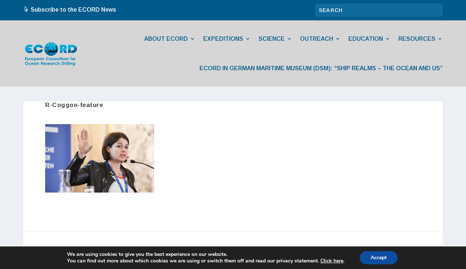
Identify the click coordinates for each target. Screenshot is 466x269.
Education (365, 39)
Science (271, 39)
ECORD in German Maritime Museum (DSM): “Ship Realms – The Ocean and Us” (321, 68)
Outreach (316, 39)
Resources (416, 39)
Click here (331, 261)
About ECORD (166, 39)
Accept (379, 257)
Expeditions (223, 39)
